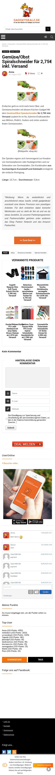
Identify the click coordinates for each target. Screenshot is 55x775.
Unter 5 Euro (15, 51)
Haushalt (11, 44)
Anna (11, 72)
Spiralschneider (41, 253)
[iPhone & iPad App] (19, 520)
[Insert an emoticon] (31, 592)
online (10, 463)
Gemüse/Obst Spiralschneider (22, 113)
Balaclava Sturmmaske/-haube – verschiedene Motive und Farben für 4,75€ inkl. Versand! (27, 292)
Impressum (8, 730)
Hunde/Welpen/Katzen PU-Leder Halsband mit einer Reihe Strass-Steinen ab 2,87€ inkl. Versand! (12, 330)
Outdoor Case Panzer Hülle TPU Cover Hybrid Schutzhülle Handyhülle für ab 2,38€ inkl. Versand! (27, 332)
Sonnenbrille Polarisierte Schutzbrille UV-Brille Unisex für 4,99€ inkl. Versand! (42, 330)
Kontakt (7, 726)
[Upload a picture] (36, 592)
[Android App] (35, 520)
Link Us (7, 722)
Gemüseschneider (25, 253)
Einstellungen (7, 596)
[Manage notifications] (49, 769)
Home (4, 44)
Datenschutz (9, 734)
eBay (13, 253)
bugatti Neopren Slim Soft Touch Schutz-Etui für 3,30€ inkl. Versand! (12, 290)
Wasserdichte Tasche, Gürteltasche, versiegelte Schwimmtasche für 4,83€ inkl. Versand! (42, 291)
